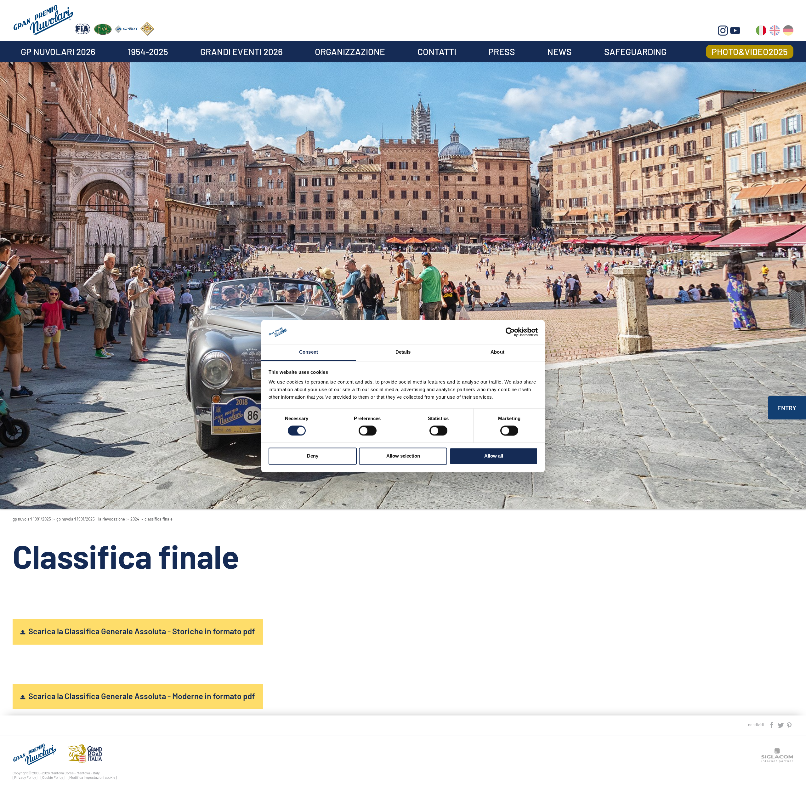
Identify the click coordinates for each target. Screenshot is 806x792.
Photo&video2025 (750, 51)
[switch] (368, 430)
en (774, 31)
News (559, 51)
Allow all (493, 456)
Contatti (436, 51)
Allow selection (403, 456)
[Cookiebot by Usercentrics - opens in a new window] (510, 332)
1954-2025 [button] (148, 51)
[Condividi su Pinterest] (789, 724)
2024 (134, 518)
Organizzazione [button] (350, 51)
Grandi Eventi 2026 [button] (241, 51)
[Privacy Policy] (25, 777)
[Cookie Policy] (53, 777)
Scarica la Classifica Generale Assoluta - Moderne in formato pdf (141, 696)
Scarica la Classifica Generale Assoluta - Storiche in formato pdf (141, 631)
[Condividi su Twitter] (781, 724)
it (761, 31)
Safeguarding (635, 51)
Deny (312, 456)
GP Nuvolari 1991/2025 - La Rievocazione (90, 518)
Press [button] (501, 51)
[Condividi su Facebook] (772, 724)
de (788, 31)
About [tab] (497, 352)
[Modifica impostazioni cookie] (92, 777)
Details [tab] (403, 352)
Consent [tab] (308, 352)
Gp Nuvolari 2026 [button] (58, 51)
